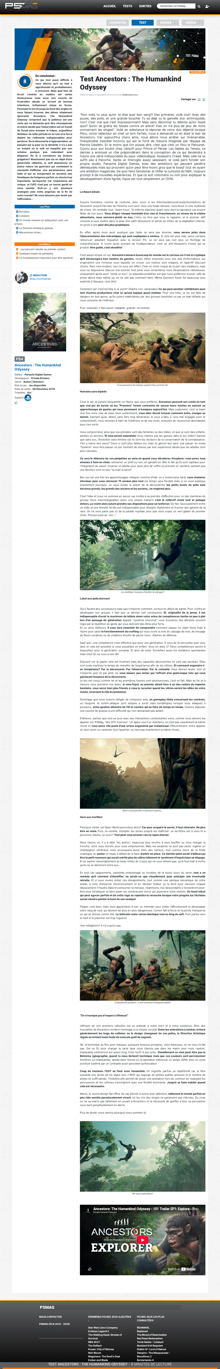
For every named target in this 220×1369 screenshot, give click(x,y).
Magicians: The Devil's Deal (104, 1356)
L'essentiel (118, 22)
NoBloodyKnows (130, 95)
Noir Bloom (94, 1352)
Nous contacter (50, 1316)
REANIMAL (143, 1327)
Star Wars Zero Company (103, 1327)
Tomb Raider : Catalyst (150, 1342)
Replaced (142, 1331)
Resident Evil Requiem (150, 1345)
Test (142, 22)
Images (167, 22)
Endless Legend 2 (98, 1331)
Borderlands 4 (145, 1360)
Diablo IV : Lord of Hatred (151, 1349)
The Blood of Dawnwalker (152, 1334)
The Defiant (95, 1345)
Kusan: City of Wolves (101, 1349)
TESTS (127, 6)
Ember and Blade (98, 1360)
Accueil (109, 6)
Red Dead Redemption (150, 1338)
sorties (145, 6)
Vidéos (192, 22)
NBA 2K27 (94, 1342)
